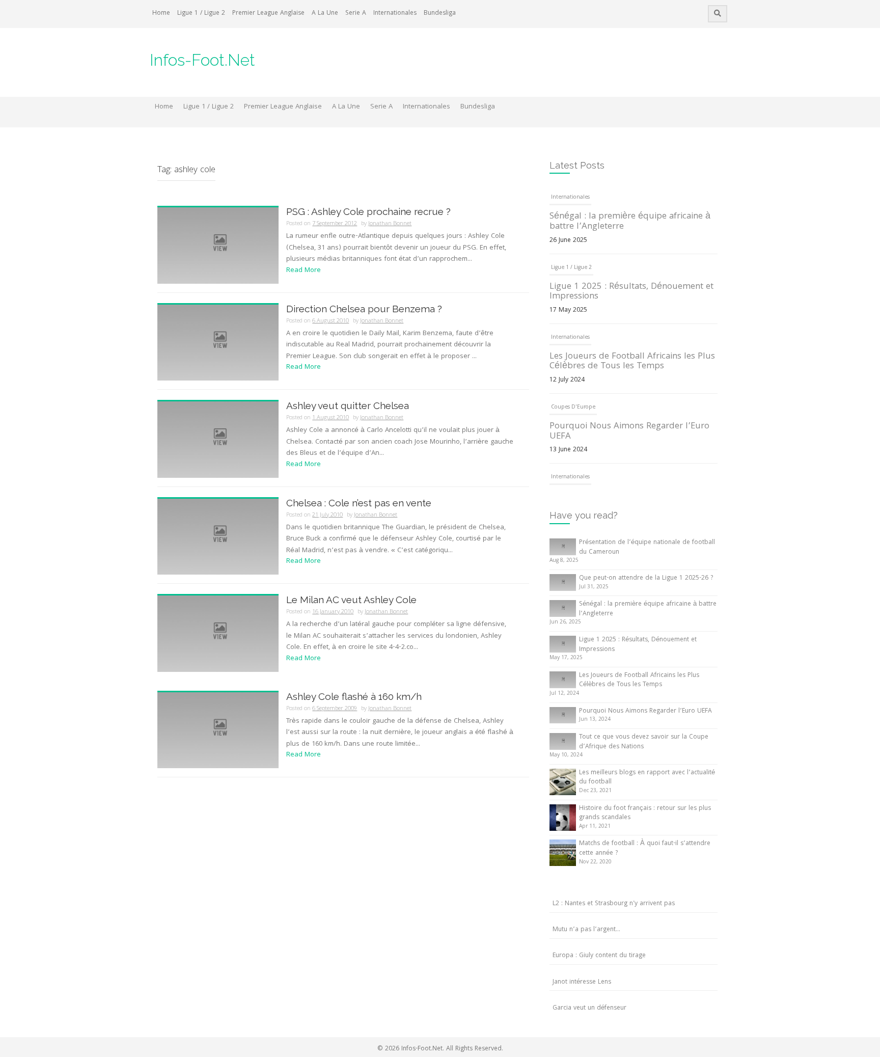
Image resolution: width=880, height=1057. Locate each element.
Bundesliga (440, 13)
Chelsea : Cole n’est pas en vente (358, 502)
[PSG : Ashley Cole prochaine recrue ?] (218, 246)
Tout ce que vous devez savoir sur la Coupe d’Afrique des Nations (643, 742)
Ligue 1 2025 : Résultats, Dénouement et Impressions (631, 292)
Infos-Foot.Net (202, 59)
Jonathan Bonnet (389, 224)
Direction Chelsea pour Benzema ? (364, 308)
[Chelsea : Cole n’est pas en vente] (218, 537)
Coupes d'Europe (573, 407)
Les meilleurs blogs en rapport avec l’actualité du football (647, 778)
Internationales (395, 13)
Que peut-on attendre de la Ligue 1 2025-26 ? (646, 578)
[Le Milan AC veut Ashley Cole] (218, 634)
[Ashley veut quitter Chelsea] (218, 440)
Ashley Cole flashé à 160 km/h (354, 696)
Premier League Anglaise (268, 13)
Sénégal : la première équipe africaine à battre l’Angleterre (629, 221)
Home (161, 13)
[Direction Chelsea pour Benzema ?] (218, 342)
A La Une (325, 13)
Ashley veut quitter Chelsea (347, 405)
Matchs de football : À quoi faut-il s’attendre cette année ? (644, 848)
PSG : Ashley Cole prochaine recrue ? (368, 211)
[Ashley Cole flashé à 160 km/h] (218, 730)
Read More (303, 270)
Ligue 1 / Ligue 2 (201, 13)
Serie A (355, 13)
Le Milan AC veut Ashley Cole (351, 599)
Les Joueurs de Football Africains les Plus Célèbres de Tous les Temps (632, 361)
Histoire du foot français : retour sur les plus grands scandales (645, 813)
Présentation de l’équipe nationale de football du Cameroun (647, 547)
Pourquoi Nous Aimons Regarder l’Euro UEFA (629, 431)
